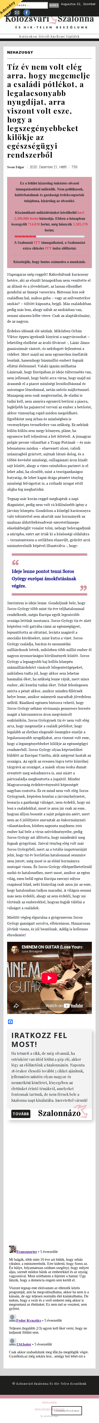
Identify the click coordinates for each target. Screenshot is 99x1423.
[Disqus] (49, 1182)
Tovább (21, 1113)
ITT (37, 242)
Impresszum (49, 1402)
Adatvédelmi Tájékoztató (49, 1408)
